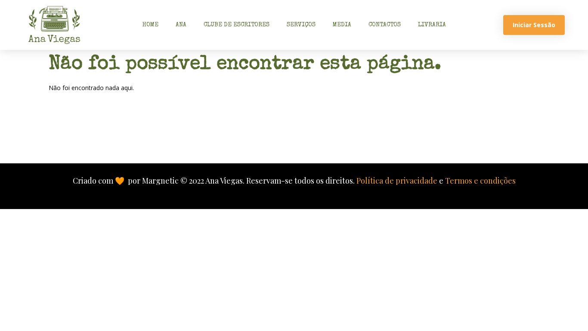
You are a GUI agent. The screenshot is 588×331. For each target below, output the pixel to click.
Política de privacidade (396, 180)
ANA (181, 25)
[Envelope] (239, 133)
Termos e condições (480, 180)
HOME (150, 25)
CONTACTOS (384, 25)
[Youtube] (349, 133)
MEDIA (342, 25)
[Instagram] (276, 133)
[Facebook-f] (312, 133)
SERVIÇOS (301, 25)
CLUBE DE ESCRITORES (236, 25)
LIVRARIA (432, 25)
